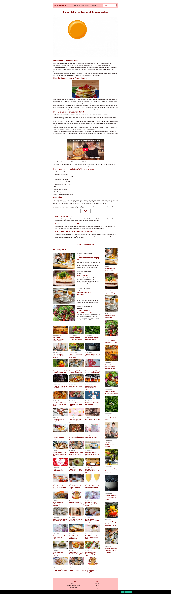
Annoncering (77, 5)
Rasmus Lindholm (88, 253)
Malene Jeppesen (87, 271)
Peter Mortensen (65, 15)
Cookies (87, 5)
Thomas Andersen (88, 306)
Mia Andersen (87, 288)
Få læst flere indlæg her (85, 244)
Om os (82, 5)
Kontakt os (93, 5)
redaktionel (115, 15)
